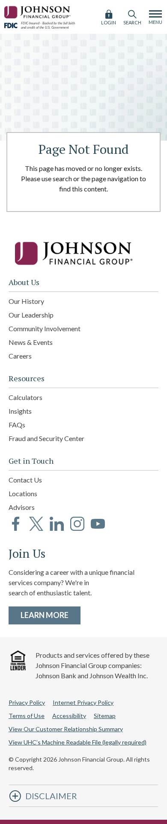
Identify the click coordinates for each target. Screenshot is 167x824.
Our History (26, 301)
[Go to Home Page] (83, 253)
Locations (23, 493)
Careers (20, 356)
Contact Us (25, 480)
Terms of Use (27, 715)
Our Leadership (31, 315)
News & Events (31, 342)
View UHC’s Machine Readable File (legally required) (77, 742)
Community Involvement (45, 328)
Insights (20, 411)
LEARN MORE (51, 615)
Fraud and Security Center (46, 438)
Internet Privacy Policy (83, 702)
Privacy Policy (27, 702)
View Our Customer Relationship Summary (66, 729)
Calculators (25, 397)
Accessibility (69, 715)
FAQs (17, 425)
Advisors (22, 507)
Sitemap (105, 715)
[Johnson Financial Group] (38, 11)
